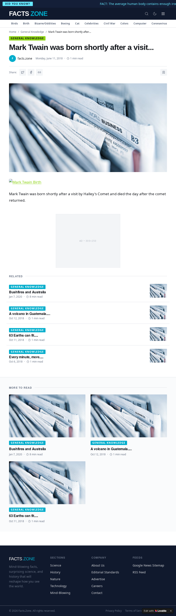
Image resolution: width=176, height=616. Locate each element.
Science (55, 565)
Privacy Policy (114, 611)
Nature (55, 579)
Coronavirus (159, 23)
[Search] (146, 13)
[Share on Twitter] (22, 72)
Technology (58, 586)
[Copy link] (39, 72)
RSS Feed (139, 572)
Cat (77, 23)
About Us (98, 565)
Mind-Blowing (60, 593)
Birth (26, 23)
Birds (14, 23)
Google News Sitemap (148, 565)
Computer (140, 23)
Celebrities (92, 23)
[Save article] (163, 72)
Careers (97, 586)
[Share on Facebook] (31, 72)
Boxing (65, 23)
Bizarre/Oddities (45, 23)
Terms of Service (135, 611)
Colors (124, 23)
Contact (96, 593)
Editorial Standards (105, 572)
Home (12, 32)
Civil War (109, 23)
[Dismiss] (170, 610)
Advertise (98, 579)
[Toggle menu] (163, 14)
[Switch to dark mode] (154, 13)
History (55, 572)
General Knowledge (32, 32)
